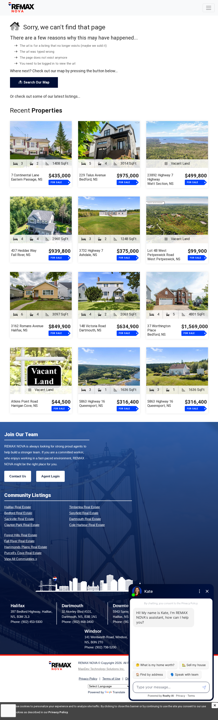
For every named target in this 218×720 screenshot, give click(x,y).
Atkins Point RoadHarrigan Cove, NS (24, 403)
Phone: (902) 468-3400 (77, 622)
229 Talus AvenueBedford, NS (92, 177)
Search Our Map (36, 82)
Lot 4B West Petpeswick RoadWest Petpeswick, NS (163, 255)
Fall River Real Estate (19, 541)
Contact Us (17, 476)
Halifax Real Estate (17, 507)
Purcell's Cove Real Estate (23, 553)
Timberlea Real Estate (84, 507)
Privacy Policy (58, 712)
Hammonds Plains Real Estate (25, 547)
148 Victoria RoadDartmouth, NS (92, 328)
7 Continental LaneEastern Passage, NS (26, 177)
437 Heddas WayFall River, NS (23, 253)
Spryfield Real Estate (83, 513)
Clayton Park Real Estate (21, 525)
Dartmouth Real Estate (85, 519)
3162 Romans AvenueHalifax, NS (27, 328)
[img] (215, 705)
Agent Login (50, 476)
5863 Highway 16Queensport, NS (92, 403)
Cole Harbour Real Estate (87, 525)
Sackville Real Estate (19, 519)
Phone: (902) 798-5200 (100, 647)
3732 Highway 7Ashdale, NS (91, 253)
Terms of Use (111, 678)
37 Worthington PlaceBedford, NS (159, 330)
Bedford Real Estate (18, 513)
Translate (119, 692)
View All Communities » (20, 559)
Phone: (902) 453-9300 (26, 622)
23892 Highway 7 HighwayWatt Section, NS (160, 179)
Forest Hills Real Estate (20, 535)
